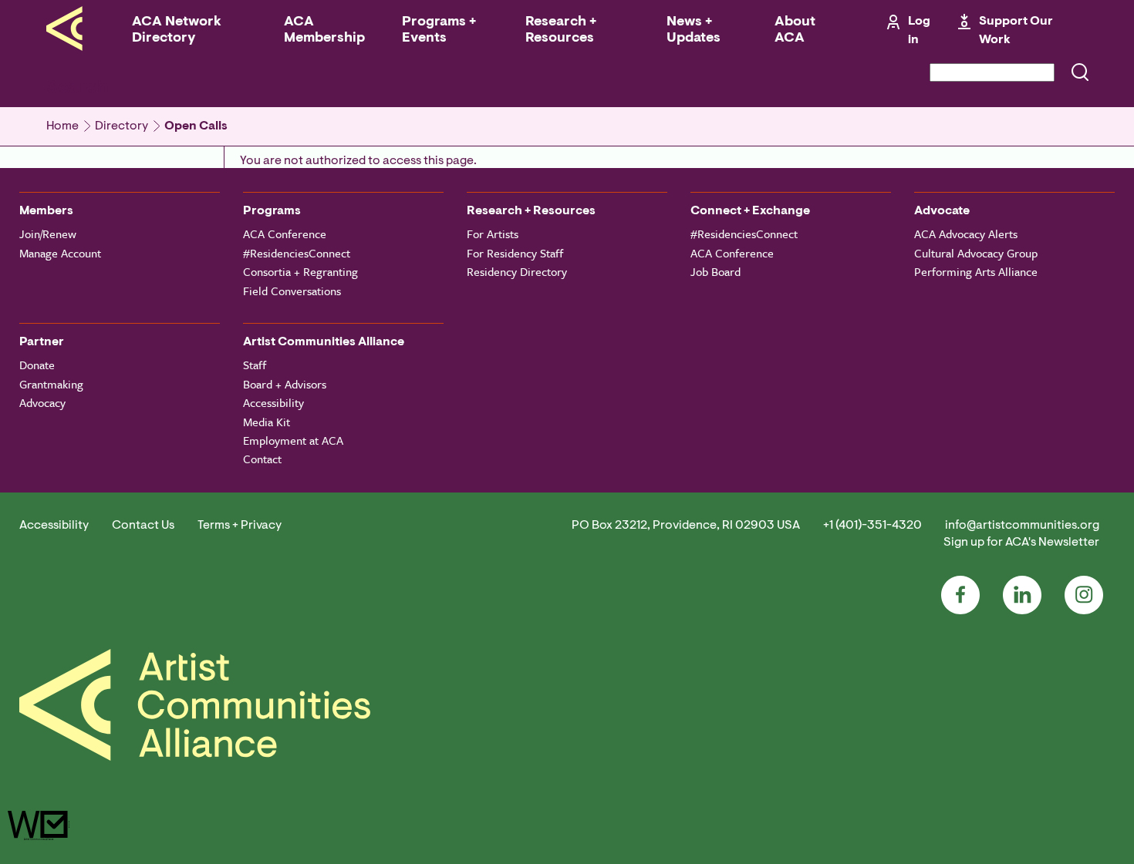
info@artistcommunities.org (1022, 525)
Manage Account (60, 252)
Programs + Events (439, 30)
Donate (37, 364)
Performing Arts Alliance (976, 271)
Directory (121, 126)
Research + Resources (560, 30)
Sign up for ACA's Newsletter (1021, 542)
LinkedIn (1022, 595)
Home (62, 126)
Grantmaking (51, 383)
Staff (254, 364)
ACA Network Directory (176, 30)
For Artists (492, 233)
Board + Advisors (284, 383)
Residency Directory (517, 271)
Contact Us (143, 525)
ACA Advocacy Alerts (966, 233)
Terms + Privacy (239, 525)
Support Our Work (1016, 30)
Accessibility (273, 402)
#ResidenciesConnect (296, 252)
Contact (262, 458)
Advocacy (42, 402)
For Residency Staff (515, 252)
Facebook (960, 595)
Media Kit (266, 421)
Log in (919, 30)
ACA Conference (284, 233)
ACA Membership (324, 30)
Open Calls (196, 126)
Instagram (1084, 595)
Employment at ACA (293, 440)
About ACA (795, 30)
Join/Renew (47, 233)
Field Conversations (292, 290)
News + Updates (694, 30)
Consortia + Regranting (300, 271)
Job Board (715, 271)
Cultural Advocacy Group (976, 252)
